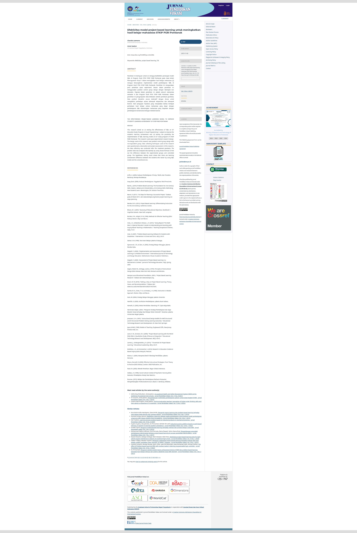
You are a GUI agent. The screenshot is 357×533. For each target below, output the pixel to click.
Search (225, 18)
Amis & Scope (210, 24)
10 (138, 457)
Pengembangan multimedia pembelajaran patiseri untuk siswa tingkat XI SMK (172, 398)
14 (145, 457)
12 (142, 457)
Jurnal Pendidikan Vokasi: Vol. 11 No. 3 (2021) (169, 396)
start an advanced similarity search (147, 461)
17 (151, 457)
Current (139, 19)
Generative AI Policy (212, 38)
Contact (208, 68)
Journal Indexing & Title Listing (215, 63)
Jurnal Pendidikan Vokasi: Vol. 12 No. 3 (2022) (171, 403)
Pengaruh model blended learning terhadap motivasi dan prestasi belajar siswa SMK (167, 427)
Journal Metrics (210, 66)
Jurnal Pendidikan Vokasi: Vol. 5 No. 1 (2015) (184, 442)
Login (228, 5)
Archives (150, 19)
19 (155, 457)
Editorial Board (210, 26)
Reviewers (209, 29)
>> (159, 457)
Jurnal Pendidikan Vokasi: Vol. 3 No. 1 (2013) (176, 418)
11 (140, 457)
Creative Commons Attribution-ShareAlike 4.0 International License (190, 221)
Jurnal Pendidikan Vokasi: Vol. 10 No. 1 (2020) (185, 439)
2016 (211, 138)
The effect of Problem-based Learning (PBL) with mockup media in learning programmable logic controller (166, 445)
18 (153, 457)
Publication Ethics (211, 35)
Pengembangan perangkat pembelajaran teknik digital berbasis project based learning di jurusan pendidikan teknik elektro (164, 432)
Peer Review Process (212, 32)
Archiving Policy (211, 60)
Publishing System (211, 46)
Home (130, 19)
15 (147, 457)
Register (221, 5)
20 (156, 457)
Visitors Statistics (218, 177)
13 (143, 457)
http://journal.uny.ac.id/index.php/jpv (189, 217)
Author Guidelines (211, 40)
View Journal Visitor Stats (143, 523)
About (176, 19)
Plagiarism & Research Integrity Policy (218, 57)
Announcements (164, 19)
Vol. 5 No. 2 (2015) (145, 25)
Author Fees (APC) (211, 43)
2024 (225, 138)
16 (149, 457)
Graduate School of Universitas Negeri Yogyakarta (154, 507)
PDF (183, 42)
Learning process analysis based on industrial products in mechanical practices (165, 420)
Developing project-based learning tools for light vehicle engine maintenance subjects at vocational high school (165, 438)
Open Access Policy (212, 49)
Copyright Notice (211, 54)
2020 (220, 138)
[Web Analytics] (131, 523)
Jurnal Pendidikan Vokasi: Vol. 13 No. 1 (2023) (179, 426)
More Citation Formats (189, 78)
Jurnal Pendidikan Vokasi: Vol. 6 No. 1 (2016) (175, 414)
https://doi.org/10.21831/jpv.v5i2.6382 (142, 55)
